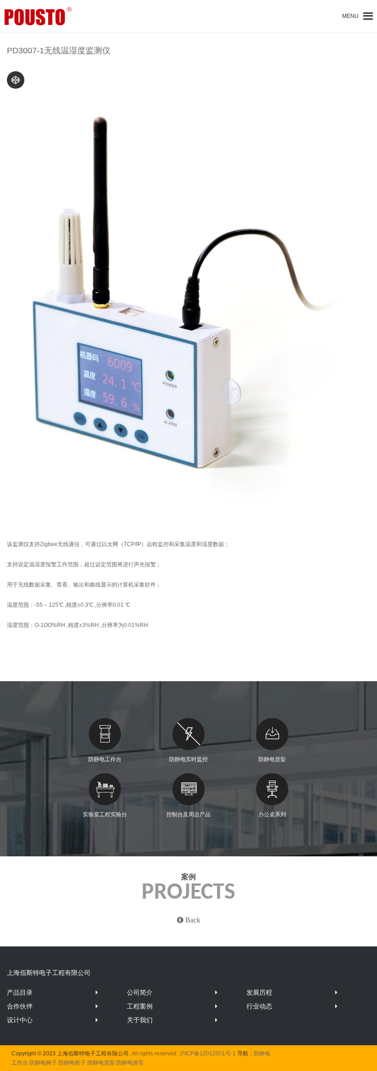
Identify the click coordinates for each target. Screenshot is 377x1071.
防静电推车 (130, 1063)
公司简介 (140, 992)
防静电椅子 (43, 1063)
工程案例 (140, 1006)
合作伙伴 (20, 1006)
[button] (350, 16)
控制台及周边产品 (188, 814)
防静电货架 (272, 759)
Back (191, 919)
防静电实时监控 (188, 759)
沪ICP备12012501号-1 (207, 1053)
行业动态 (259, 1006)
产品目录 (20, 992)
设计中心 (20, 1020)
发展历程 (259, 992)
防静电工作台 (104, 759)
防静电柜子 (72, 1063)
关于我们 (140, 1020)
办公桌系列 (272, 814)
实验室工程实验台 (105, 814)
